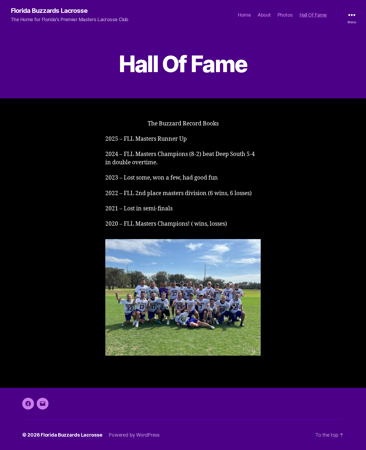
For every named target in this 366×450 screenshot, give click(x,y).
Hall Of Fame (313, 15)
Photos (285, 15)
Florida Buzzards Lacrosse (49, 11)
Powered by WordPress (134, 435)
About (264, 15)
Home (244, 15)
